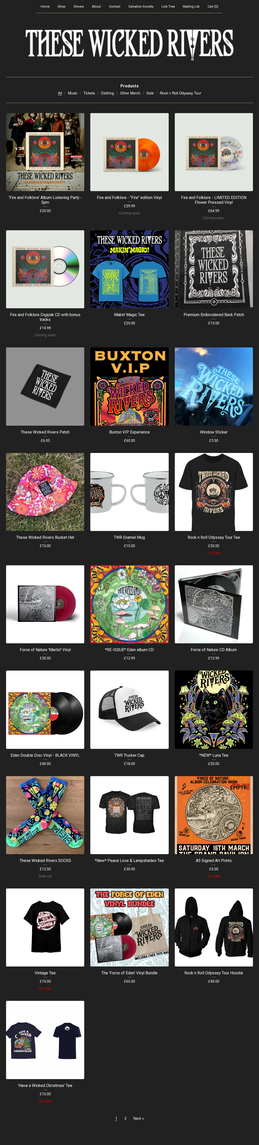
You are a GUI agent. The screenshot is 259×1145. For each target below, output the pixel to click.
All (60, 92)
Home (45, 6)
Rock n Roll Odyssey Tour (180, 92)
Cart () (213, 6)
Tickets (89, 92)
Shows (79, 6)
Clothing (107, 92)
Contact (114, 6)
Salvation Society (141, 6)
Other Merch (130, 92)
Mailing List (191, 6)
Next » (139, 1118)
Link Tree (168, 6)
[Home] (130, 45)
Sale (150, 92)
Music (72, 92)
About (96, 6)
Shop (62, 6)
